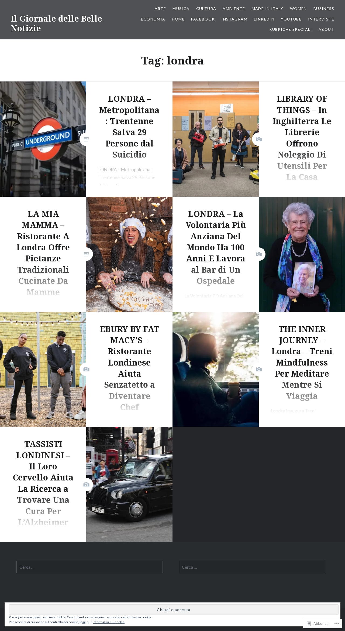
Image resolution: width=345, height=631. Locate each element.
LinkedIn (264, 19)
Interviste (321, 19)
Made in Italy (268, 8)
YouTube (291, 19)
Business (323, 8)
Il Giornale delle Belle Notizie (56, 23)
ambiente (234, 8)
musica (180, 8)
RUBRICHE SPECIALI (290, 29)
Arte (160, 8)
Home (178, 19)
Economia (153, 19)
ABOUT (326, 29)
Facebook (203, 19)
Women (298, 8)
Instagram (234, 19)
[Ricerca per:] (89, 567)
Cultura (206, 8)
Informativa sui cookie (109, 622)
